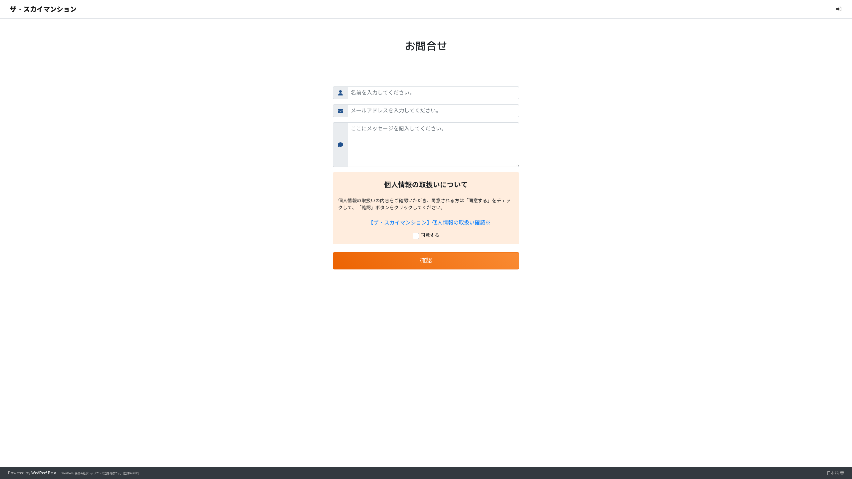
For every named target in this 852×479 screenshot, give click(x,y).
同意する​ (430, 235)
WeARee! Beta (43, 472)
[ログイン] (838, 9)
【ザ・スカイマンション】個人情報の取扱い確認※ (429, 223)
